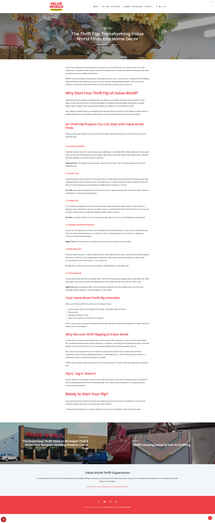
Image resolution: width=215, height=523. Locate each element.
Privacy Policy (107, 507)
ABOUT (89, 487)
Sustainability (107, 28)
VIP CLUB (96, 487)
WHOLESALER (114, 487)
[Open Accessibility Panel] (3, 519)
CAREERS (104, 487)
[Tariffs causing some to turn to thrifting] (161, 443)
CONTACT (124, 487)
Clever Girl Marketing (126, 507)
